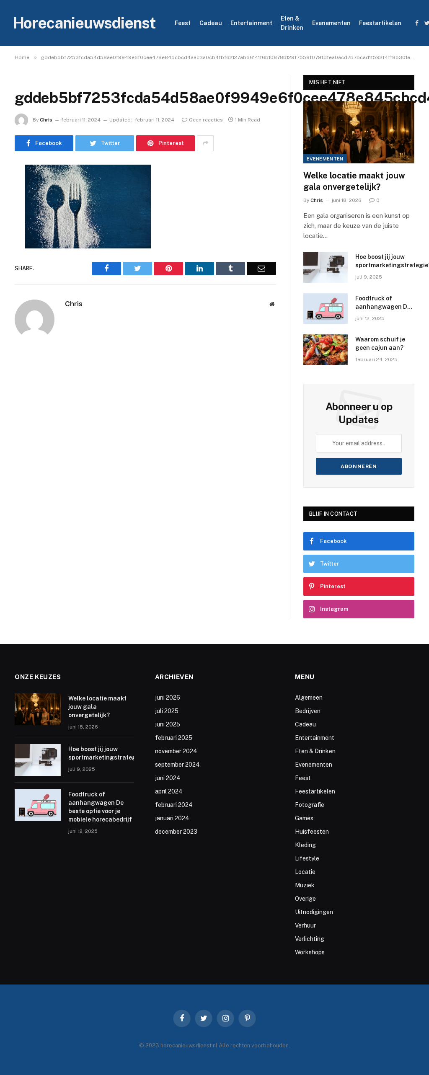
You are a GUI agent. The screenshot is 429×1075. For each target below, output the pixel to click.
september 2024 (177, 764)
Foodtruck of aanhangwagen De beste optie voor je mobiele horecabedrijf (383, 303)
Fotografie (309, 804)
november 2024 (176, 751)
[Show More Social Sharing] (205, 143)
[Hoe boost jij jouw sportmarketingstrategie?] (325, 267)
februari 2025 (173, 737)
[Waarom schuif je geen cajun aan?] (325, 349)
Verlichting (309, 938)
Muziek (305, 885)
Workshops (310, 952)
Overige (305, 898)
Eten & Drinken (292, 23)
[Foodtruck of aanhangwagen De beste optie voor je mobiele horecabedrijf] (325, 308)
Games (304, 818)
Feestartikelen (380, 23)
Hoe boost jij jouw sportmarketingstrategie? (106, 753)
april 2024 (169, 791)
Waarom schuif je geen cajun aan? (380, 343)
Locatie (305, 871)
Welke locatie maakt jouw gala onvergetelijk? (354, 181)
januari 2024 (172, 818)
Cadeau (210, 23)
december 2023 (176, 831)
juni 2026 (167, 697)
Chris (46, 120)
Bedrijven (307, 711)
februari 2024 (174, 804)
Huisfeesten (312, 831)
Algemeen (309, 697)
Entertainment (251, 23)
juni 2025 (167, 724)
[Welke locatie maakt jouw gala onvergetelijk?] (358, 132)
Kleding (305, 845)
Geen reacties (206, 120)
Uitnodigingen (314, 912)
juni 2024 (168, 778)
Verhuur (305, 925)
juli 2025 (166, 711)
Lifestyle (307, 858)
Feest (183, 23)
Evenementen (331, 23)
